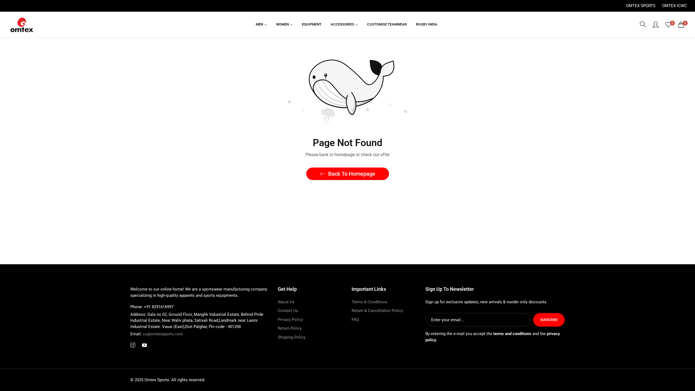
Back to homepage (351, 174)
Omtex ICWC (674, 5)
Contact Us (288, 310)
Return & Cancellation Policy (377, 310)
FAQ (355, 319)
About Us (286, 301)
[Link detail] (132, 345)
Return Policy (290, 328)
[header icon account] (656, 24)
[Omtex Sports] (21, 25)
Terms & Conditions (369, 301)
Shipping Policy (291, 337)
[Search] (643, 24)
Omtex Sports (640, 5)
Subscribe (549, 320)
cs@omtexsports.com (156, 334)
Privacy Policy (290, 319)
